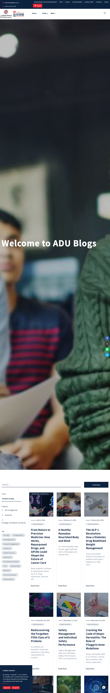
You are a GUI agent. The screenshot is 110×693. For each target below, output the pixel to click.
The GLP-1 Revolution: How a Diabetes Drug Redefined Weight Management (96, 539)
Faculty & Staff (89, 2)
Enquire (67, 2)
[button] (107, 338)
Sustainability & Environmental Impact (45, 2)
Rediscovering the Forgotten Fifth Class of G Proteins (40, 635)
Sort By (4, 494)
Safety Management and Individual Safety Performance (67, 637)
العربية (39, 6)
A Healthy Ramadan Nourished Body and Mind (68, 535)
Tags (3, 531)
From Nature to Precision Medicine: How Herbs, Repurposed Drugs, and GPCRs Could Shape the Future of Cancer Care (40, 546)
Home (34, 13)
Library (106, 2)
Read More (6, 683)
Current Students (77, 2)
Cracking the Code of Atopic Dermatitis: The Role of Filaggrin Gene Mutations (96, 639)
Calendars (99, 2)
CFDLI (61, 2)
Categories (5, 506)
